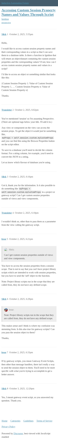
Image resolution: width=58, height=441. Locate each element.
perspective (6, 23)
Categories (15, 421)
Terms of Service (44, 421)
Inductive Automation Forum (15, 3)
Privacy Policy (8, 426)
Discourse (18, 433)
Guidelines (28, 421)
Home (4, 421)
